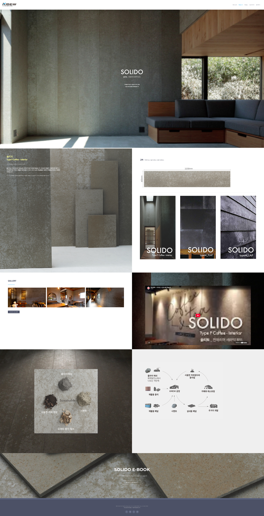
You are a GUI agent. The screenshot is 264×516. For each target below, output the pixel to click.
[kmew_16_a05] (186, 167)
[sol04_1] (181, 363)
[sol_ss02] (198, 196)
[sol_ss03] (238, 196)
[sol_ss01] (158, 196)
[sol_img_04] (105, 297)
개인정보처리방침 (127, 507)
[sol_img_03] (66, 297)
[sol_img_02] (27, 297)
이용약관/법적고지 (136, 507)
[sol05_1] (66, 369)
